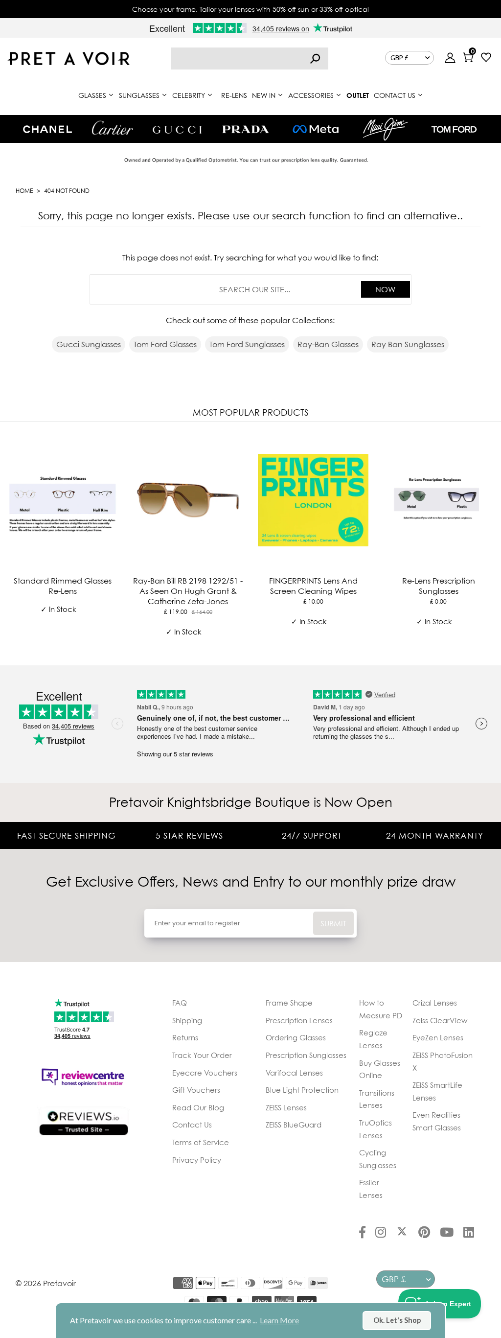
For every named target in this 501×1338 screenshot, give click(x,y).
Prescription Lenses (299, 1020)
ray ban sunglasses (407, 344)
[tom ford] (454, 129)
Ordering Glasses (296, 1037)
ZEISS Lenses (286, 1107)
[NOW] (315, 58)
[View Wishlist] (486, 58)
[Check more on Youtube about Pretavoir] (447, 1233)
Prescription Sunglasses (306, 1055)
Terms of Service (200, 1142)
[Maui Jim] (385, 129)
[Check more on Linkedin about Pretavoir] (468, 1233)
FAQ (179, 1002)
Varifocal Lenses (294, 1072)
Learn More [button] (279, 1320)
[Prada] (245, 129)
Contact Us (192, 1124)
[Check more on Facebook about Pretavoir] (362, 1233)
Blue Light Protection (302, 1089)
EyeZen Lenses (437, 1037)
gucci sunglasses (88, 344)
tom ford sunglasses (247, 344)
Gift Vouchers (196, 1089)
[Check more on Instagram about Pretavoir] (380, 1233)
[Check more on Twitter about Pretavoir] (402, 1233)
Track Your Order (202, 1055)
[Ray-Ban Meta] (316, 129)
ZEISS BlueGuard (293, 1124)
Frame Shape (289, 1002)
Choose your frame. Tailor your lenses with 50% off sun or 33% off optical (250, 9)
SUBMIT (333, 923)
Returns (185, 1037)
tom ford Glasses (165, 344)
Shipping (187, 1020)
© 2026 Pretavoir (46, 1283)
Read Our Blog (198, 1107)
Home (24, 190)
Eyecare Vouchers (204, 1072)
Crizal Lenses (434, 1002)
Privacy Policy (196, 1159)
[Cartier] (112, 127)
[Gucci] (177, 129)
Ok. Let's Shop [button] (397, 1320)
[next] (491, 541)
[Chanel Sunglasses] (47, 129)
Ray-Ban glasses (328, 344)
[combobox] (249, 58)
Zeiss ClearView (439, 1020)
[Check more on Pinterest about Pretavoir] (424, 1233)
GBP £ (399, 57)
